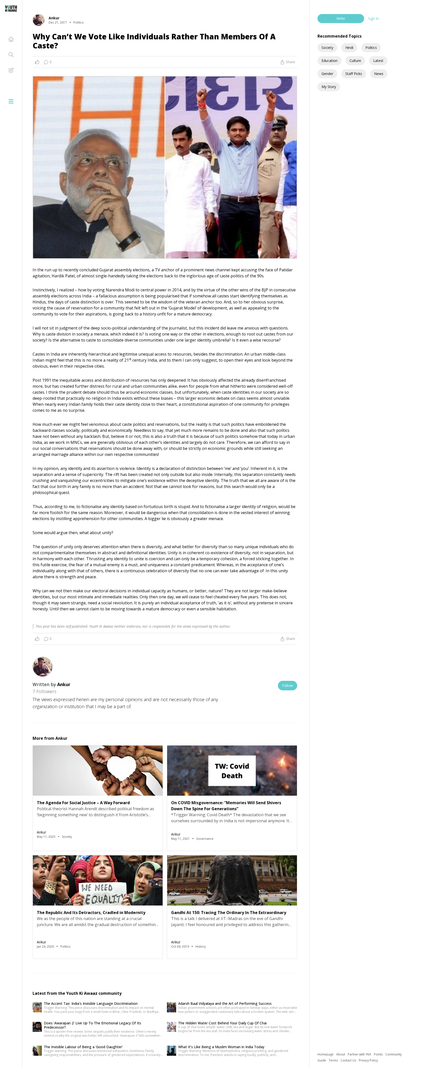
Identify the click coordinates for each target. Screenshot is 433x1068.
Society (327, 47)
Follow (287, 685)
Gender (327, 73)
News (378, 73)
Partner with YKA (360, 1054)
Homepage (325, 1054)
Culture (355, 60)
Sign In (373, 18)
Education (329, 60)
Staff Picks (353, 73)
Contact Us (349, 1060)
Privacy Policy (368, 1060)
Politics (371, 47)
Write (341, 18)
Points (378, 1054)
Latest (378, 60)
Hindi (349, 47)
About (341, 1054)
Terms (334, 1060)
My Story (328, 86)
